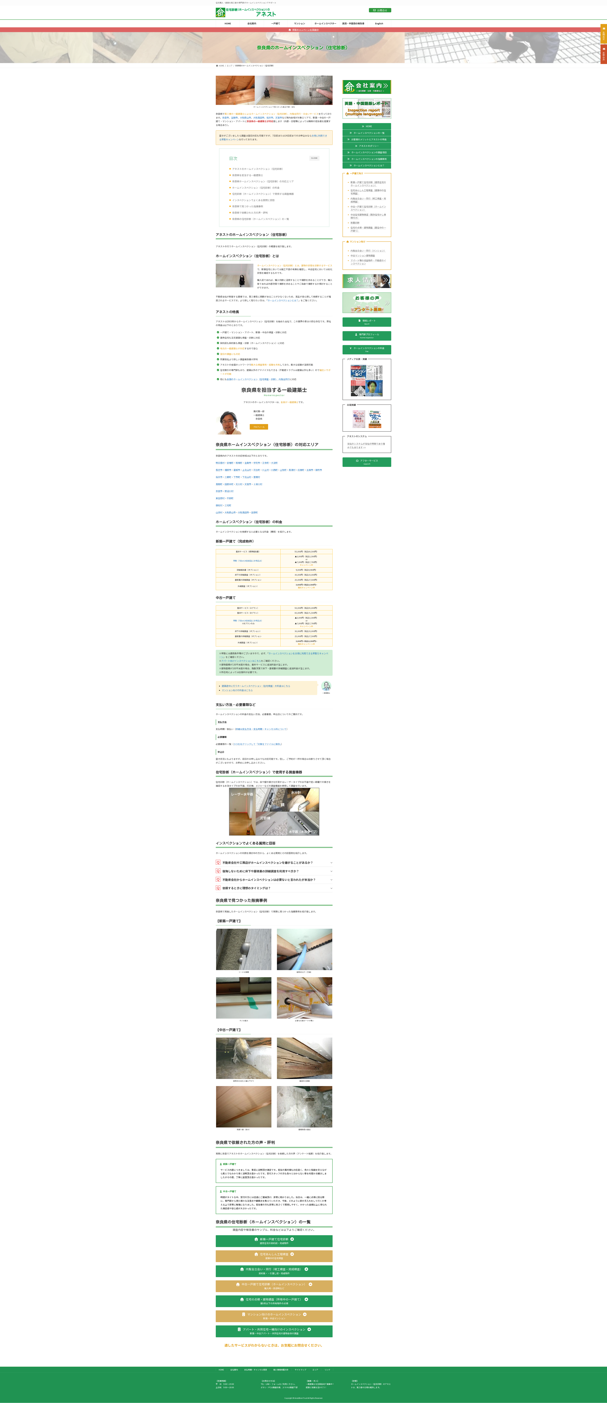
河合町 (256, 469)
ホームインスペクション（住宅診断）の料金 (255, 187)
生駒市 (234, 117)
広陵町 (301, 469)
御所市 (318, 469)
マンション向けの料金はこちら (237, 690)
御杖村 (219, 505)
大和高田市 (258, 117)
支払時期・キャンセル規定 (255, 1369)
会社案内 (234, 1369)
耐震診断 (355, 222)
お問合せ (382, 10)
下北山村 (246, 477)
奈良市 (225, 117)
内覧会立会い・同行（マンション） (368, 250)
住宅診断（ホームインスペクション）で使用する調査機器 (263, 193)
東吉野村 (220, 498)
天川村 (239, 484)
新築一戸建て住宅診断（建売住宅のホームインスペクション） (368, 184)
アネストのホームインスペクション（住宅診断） (258, 168)
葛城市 (236, 469)
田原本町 (229, 484)
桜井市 (270, 117)
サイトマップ (300, 1369)
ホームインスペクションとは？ (283, 300)
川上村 (265, 469)
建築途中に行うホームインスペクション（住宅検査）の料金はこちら (256, 685)
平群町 (230, 498)
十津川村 (257, 484)
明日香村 (220, 462)
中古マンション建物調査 (363, 255)
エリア (315, 1369)
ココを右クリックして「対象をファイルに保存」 (257, 744)
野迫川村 (229, 491)
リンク (327, 1369)
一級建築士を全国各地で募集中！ (320, 1384)
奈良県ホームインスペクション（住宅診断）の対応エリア (263, 181)
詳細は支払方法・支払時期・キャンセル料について (261, 729)
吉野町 (254, 512)
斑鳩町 (239, 462)
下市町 (236, 477)
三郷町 (228, 477)
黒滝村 (292, 469)
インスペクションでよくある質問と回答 (253, 200)
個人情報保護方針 (280, 1369)
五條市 (310, 469)
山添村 (219, 512)
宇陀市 (256, 462)
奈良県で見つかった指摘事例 (247, 206)
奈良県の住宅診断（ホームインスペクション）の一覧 (260, 219)
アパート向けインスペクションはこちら (241, 660)
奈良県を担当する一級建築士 (247, 175)
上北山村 (246, 469)
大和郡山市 (245, 117)
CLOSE (314, 158)
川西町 (274, 469)
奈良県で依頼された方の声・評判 (250, 212)
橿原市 (228, 469)
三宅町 (228, 505)
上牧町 (283, 469)
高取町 (219, 484)
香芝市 (219, 469)
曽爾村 (256, 477)
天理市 (278, 117)
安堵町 (230, 462)
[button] (259, 427)
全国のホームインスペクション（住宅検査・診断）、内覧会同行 (258, 379)
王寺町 (265, 462)
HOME (221, 1369)
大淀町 (274, 462)
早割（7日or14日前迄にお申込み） (248, 560)
